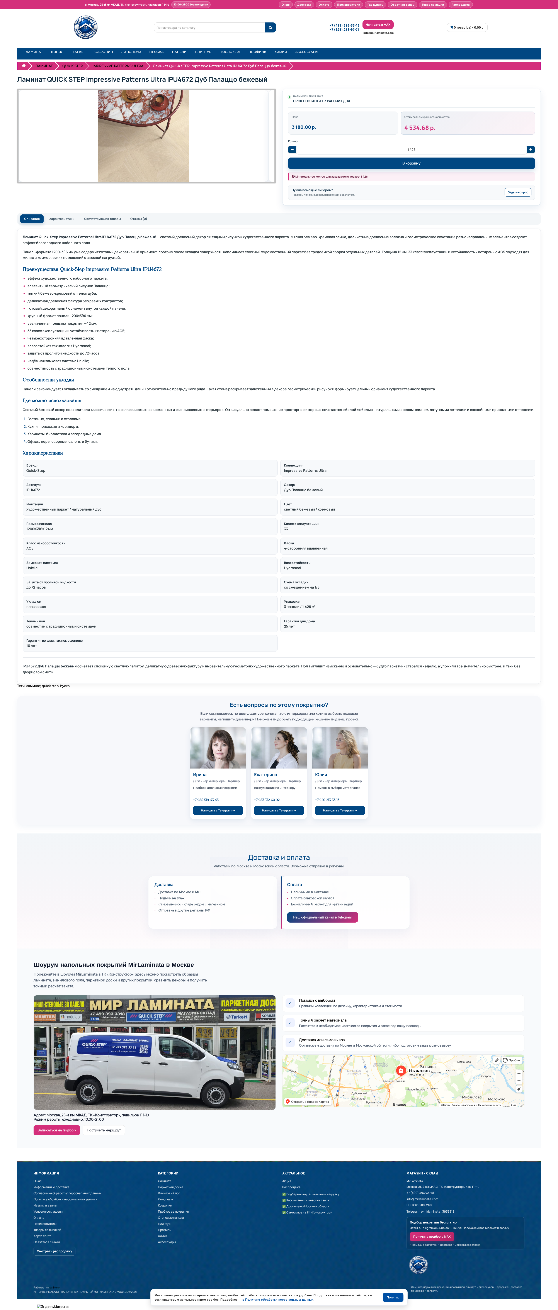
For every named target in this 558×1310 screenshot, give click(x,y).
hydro (65, 686)
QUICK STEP (72, 66)
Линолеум (165, 1199)
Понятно (393, 1297)
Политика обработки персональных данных (65, 1199)
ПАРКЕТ (78, 52)
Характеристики (62, 219)
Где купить (375, 5)
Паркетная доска (170, 1187)
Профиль (164, 1230)
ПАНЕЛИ (179, 52)
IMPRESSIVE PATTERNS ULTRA (118, 66)
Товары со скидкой (47, 1230)
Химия (162, 1236)
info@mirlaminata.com (378, 33)
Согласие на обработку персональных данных (68, 1193)
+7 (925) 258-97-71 (344, 29)
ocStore (54, 1287)
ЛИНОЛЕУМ (131, 52)
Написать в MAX (378, 24)
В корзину (411, 163)
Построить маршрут (104, 1130)
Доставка (304, 5)
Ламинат (164, 1181)
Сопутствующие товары (102, 219)
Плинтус (164, 1224)
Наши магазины (45, 1205)
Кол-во (293, 141)
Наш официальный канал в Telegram (322, 917)
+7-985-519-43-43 (206, 800)
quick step (50, 686)
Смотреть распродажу (54, 1251)
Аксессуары (167, 1242)
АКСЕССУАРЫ (306, 52)
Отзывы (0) (138, 219)
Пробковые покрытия (173, 1211)
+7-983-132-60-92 (267, 800)
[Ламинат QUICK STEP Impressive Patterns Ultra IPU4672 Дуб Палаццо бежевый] (143, 136)
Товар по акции (433, 5)
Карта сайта (42, 1236)
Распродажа (461, 5)
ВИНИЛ (57, 52)
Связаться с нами (47, 1242)
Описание (32, 219)
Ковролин (165, 1205)
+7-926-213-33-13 (327, 800)
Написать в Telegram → (218, 810)
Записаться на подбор (57, 1130)
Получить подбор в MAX (432, 1236)
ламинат (33, 686)
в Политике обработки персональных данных (277, 1299)
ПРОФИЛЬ (257, 52)
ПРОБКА (156, 52)
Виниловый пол (169, 1193)
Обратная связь (402, 5)
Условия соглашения (49, 1211)
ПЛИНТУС (203, 52)
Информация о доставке (51, 1187)
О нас (286, 5)
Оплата (324, 5)
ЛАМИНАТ (34, 52)
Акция (286, 1181)
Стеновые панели (171, 1217)
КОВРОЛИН (103, 52)
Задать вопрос (518, 192)
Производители (348, 5)
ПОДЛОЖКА (230, 52)
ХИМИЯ (281, 52)
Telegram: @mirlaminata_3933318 (430, 1211)
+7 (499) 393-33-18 (344, 25)
